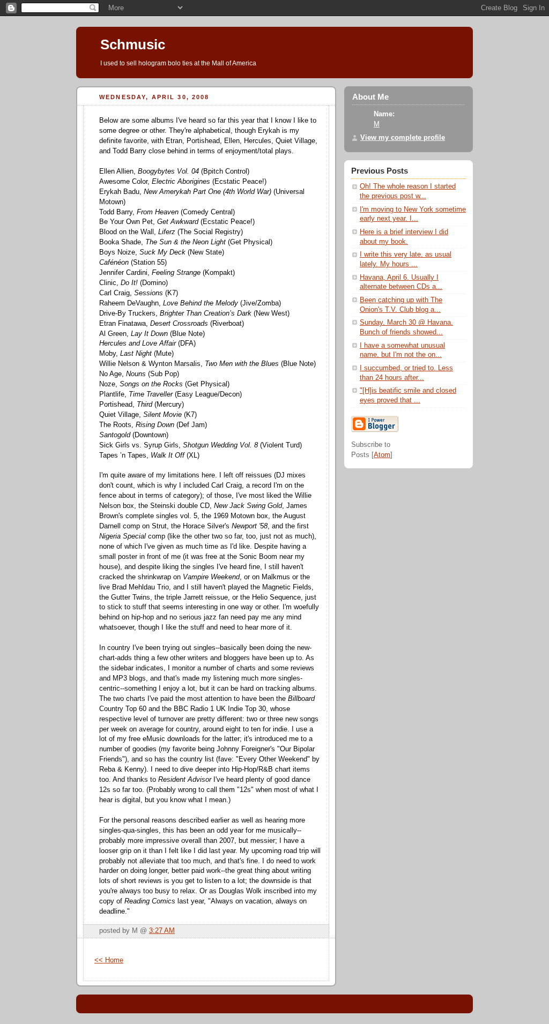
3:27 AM (162, 931)
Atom (382, 455)
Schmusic (132, 44)
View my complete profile (402, 137)
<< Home (108, 960)
